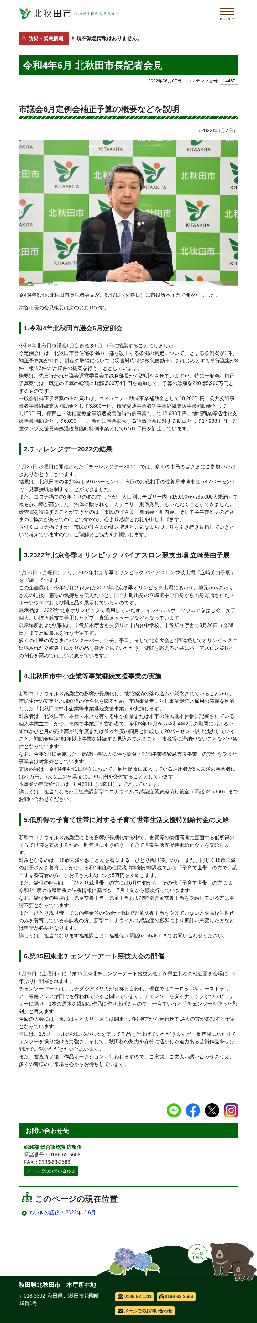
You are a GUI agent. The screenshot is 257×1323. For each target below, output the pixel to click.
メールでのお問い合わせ (51, 1170)
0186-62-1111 (138, 1296)
